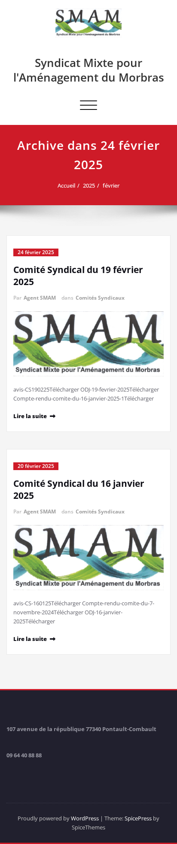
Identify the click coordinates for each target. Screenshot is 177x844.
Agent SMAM (40, 297)
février (111, 185)
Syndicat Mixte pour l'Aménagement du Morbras (88, 70)
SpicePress (138, 818)
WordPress (85, 818)
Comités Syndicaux (100, 297)
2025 (89, 185)
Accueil (66, 185)
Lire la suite (30, 416)
